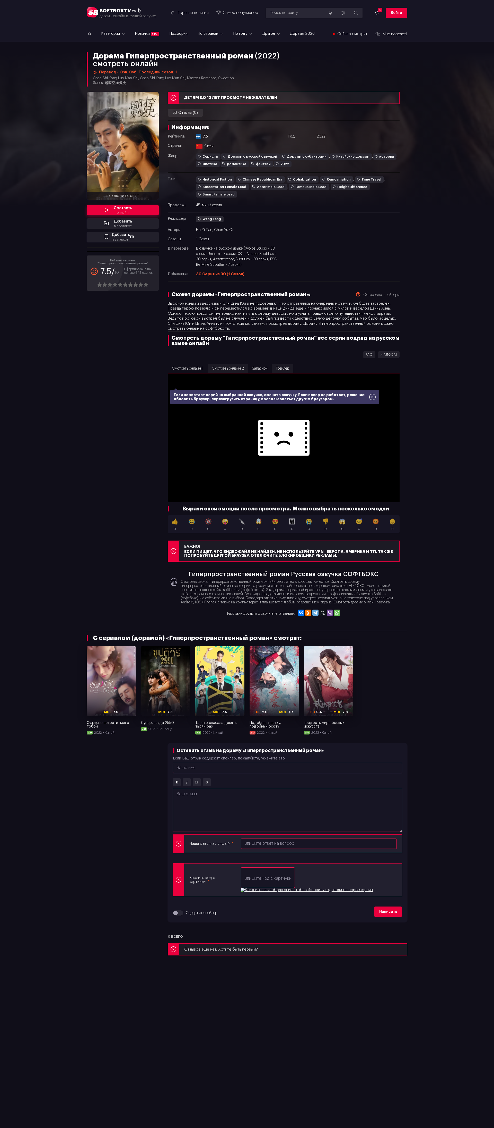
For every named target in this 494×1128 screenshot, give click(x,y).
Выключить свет (123, 196)
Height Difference (352, 187)
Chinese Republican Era (262, 179)
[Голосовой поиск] (330, 13)
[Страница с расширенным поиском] (356, 13)
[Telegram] (315, 613)
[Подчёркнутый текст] (197, 782)
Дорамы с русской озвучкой (252, 156)
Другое (269, 34)
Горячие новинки (193, 13)
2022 (284, 164)
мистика (209, 164)
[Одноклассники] (308, 613)
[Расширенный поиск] (343, 13)
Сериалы (210, 156)
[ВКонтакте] (301, 613)
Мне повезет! (395, 34)
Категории (111, 34)
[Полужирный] (177, 782)
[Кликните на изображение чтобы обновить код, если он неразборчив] (307, 890)
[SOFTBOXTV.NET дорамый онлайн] (89, 33)
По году (240, 34)
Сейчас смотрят (352, 34)
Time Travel (371, 179)
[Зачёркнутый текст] (207, 782)
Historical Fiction (217, 179)
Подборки (179, 34)
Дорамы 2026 (302, 34)
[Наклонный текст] (187, 782)
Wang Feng (211, 219)
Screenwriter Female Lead (224, 187)
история (386, 156)
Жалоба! (389, 354)
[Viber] (330, 613)
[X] (323, 613)
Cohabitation (304, 179)
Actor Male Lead (271, 187)
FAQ (369, 354)
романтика (236, 164)
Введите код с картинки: (202, 880)
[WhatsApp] (337, 613)
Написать (388, 911)
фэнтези (263, 164)
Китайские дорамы (352, 156)
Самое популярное (240, 13)
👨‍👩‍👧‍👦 (292, 525)
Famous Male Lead (311, 187)
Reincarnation (339, 179)
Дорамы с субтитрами (307, 156)
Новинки (146, 34)
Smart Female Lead (218, 194)
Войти (396, 13)
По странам (208, 34)
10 (145, 284)
